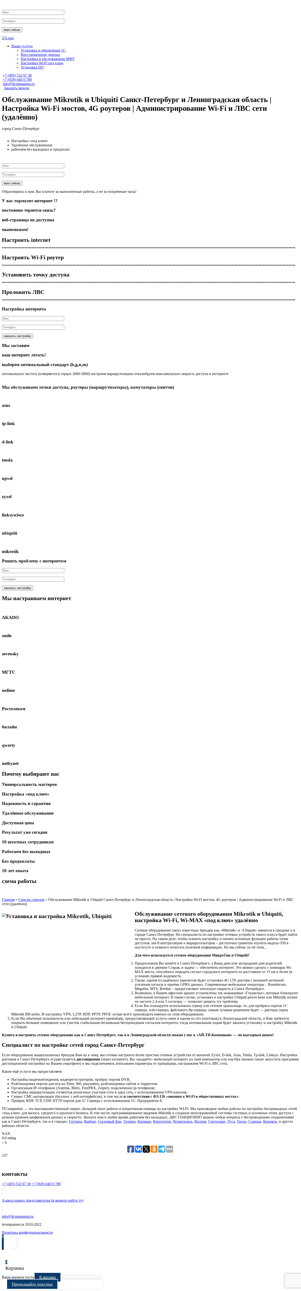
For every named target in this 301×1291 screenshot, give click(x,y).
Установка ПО (32, 67)
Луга (231, 1121)
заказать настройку (17, 336)
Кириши (144, 1121)
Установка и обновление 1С (43, 50)
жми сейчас (12, 30)
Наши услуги (22, 46)
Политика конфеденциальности (27, 1232)
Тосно (241, 1121)
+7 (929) (17, 80)
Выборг (90, 1121)
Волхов (200, 1121)
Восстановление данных (40, 55)
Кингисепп (162, 1121)
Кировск (270, 1121)
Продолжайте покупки (32, 1284)
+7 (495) (17, 75)
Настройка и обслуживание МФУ (48, 59)
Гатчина (75, 1121)
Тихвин (129, 1121)
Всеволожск (183, 1121)
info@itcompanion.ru (19, 84)
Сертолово (216, 1121)
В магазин (47, 1277)
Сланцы (254, 1121)
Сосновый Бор (109, 1121)
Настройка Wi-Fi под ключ (42, 63)
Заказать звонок (16, 88)
